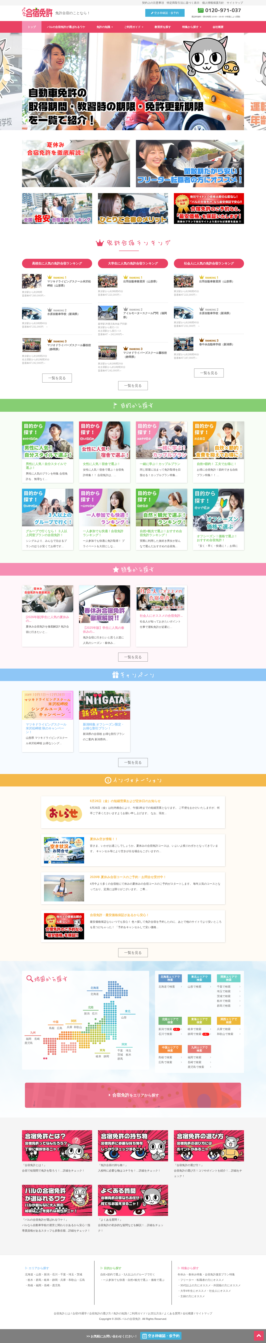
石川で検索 (165, 1034)
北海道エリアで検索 (170, 978)
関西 (74, 1020)
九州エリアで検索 (199, 1049)
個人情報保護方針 (213, 2)
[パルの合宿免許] (37, 12)
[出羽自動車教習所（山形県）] (107, 281)
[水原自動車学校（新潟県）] (31, 313)
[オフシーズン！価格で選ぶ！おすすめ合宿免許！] (218, 510)
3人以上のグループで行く (139, 1274)
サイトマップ (235, 2)
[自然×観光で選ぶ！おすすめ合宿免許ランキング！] (161, 507)
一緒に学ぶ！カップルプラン (160, 464)
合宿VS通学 (79, 1313)
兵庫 (69, 1027)
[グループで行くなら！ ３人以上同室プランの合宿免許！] (47, 507)
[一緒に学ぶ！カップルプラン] (161, 440)
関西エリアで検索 (229, 1021)
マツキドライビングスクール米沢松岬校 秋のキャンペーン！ (46, 728)
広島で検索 (165, 1062)
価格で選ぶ (158, 1279)
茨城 (120, 1054)
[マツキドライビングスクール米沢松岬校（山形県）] (31, 281)
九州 (33, 1032)
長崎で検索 (194, 1062)
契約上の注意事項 (153, 2)
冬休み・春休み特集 (190, 1274)
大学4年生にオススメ (193, 1290)
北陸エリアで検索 (170, 1021)
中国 (55, 1021)
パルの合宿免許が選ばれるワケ (66, 26)
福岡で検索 (194, 1057)
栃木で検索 (224, 1000)
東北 (127, 1011)
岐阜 (98, 1056)
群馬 (120, 1058)
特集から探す (190, 26)
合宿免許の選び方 (100, 1313)
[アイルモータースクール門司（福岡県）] (107, 313)
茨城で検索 (224, 996)
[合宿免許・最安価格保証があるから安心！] (64, 928)
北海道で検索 (167, 986)
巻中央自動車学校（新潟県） (217, 344)
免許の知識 (104, 26)
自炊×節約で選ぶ (110, 1274)
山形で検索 (194, 986)
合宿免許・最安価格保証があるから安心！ (119, 915)
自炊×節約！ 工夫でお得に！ (217, 464)
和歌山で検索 (225, 1034)
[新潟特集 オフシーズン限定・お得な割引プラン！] (104, 705)
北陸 (90, 1007)
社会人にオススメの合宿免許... (161, 615)
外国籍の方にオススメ (227, 1285)
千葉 (120, 1050)
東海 (102, 1050)
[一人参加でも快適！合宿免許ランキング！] (104, 507)
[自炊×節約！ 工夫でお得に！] (218, 440)
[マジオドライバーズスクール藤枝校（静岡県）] (31, 345)
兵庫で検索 (224, 1029)
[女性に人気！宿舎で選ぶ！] (104, 440)
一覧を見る (57, 378)
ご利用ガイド (132, 26)
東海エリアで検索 (199, 1021)
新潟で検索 (169, 1029)
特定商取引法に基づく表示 (183, 2)
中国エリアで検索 (170, 1049)
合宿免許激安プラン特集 (220, 1274)
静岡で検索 (198, 1034)
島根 (52, 1028)
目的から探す (113, 1268)
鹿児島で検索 (196, 1066)
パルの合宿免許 (131, 1318)
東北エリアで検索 (199, 978)
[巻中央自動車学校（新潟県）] (183, 344)
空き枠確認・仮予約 (166, 12)
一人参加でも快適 (114, 1279)
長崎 (37, 1038)
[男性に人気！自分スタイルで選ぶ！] (47, 440)
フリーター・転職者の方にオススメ (202, 1279)
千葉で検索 (224, 986)
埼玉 (128, 1050)
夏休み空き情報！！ (104, 839)
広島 (59, 1028)
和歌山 (78, 1027)
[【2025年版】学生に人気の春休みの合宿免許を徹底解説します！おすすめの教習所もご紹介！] (104, 604)
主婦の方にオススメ (192, 1296)
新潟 (87, 1013)
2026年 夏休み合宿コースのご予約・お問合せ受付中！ (128, 877)
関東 (124, 1044)
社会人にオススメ (220, 1290)
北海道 (95, 987)
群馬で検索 (224, 1005)
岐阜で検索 (194, 1029)
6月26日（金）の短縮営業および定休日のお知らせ (125, 801)
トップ (32, 26)
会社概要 (218, 26)
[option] (133, 81)
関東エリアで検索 (229, 978)
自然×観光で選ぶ (138, 1279)
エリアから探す (39, 1268)
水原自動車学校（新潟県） (63, 313)
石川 (94, 1013)
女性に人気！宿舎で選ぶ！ (101, 464)
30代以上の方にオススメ (195, 1285)
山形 (124, 1017)
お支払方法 (155, 1313)
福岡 (28, 1038)
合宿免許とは (62, 1313)
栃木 (128, 1054)
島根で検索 (165, 1057)
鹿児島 (29, 1042)
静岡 (106, 1056)
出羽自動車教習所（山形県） (141, 281)
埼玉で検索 (224, 991)
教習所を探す (163, 26)
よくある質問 (172, 1313)
